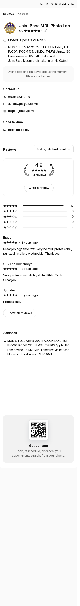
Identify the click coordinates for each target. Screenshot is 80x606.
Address (23, 13)
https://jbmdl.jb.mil (21, 111)
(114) (44, 31)
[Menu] (71, 14)
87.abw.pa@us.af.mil (23, 104)
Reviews (8, 13)
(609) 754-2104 (64, 4)
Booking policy (18, 129)
